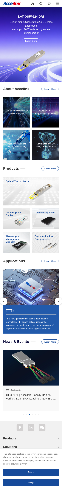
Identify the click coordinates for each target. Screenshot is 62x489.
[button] (25, 77)
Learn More (31, 41)
